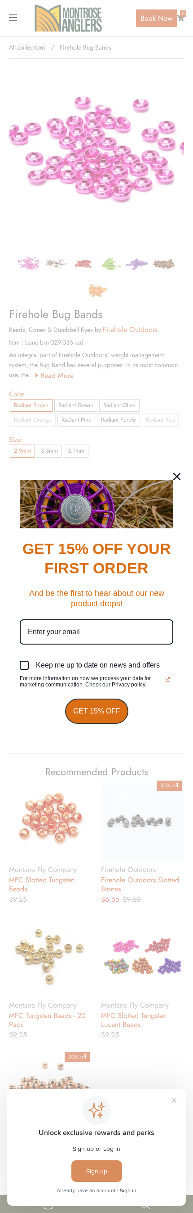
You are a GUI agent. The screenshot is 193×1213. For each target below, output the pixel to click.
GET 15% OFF (96, 711)
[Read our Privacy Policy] (167, 679)
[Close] (177, 476)
